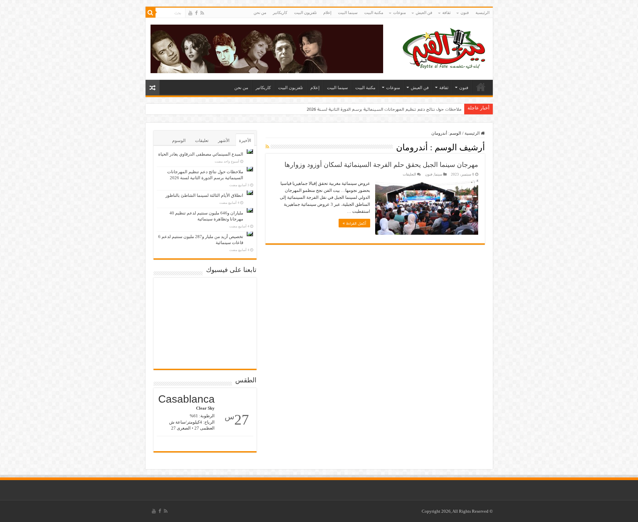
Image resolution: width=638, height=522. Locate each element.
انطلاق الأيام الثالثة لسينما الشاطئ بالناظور (204, 195)
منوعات (399, 12)
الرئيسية (482, 12)
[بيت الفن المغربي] (444, 47)
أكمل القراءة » (354, 223)
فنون (465, 12)
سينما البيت (348, 12)
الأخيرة (245, 140)
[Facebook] (196, 13)
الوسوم (179, 140)
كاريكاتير (280, 12)
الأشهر (224, 140)
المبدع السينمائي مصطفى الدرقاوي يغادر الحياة (200, 154)
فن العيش (424, 12)
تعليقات (202, 140)
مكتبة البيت (373, 12)
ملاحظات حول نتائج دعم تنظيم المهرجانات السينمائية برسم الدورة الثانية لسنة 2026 (384, 109)
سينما (438, 174)
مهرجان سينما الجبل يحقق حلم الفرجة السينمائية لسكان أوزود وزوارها (381, 164)
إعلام (327, 12)
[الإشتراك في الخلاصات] (267, 147)
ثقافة (446, 12)
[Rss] (202, 13)
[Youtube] (190, 13)
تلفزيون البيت (305, 12)
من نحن (260, 12)
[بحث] (151, 13)
